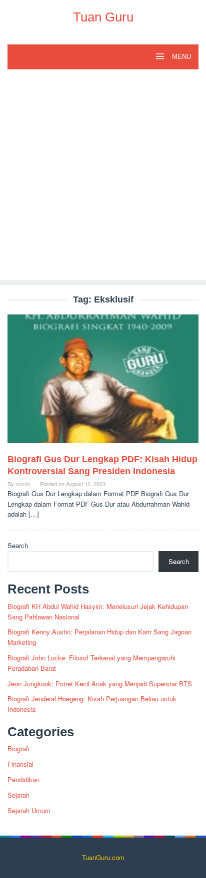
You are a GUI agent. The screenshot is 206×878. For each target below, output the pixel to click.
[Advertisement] (103, 177)
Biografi (19, 748)
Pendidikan (24, 779)
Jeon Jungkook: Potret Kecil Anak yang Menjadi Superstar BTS (100, 683)
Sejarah (19, 795)
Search (18, 545)
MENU (180, 56)
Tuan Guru (103, 16)
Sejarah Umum (29, 810)
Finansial (21, 764)
